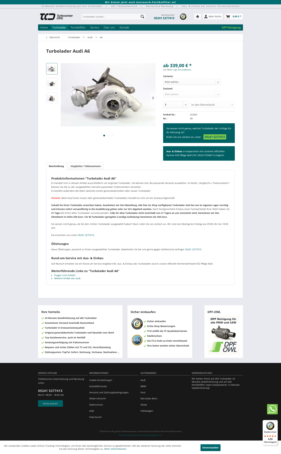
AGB (91, 410)
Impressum (95, 417)
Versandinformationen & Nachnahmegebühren (140, 435)
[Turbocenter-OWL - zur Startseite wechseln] (58, 17)
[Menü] (276, 422)
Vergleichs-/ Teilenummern (86, 166)
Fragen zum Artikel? (65, 275)
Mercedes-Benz (148, 398)
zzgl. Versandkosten (182, 69)
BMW (143, 386)
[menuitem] (113, 18)
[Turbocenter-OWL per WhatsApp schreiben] (272, 413)
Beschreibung (56, 166)
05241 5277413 (164, 18)
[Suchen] (142, 16)
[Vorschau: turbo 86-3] (52, 98)
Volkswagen (146, 410)
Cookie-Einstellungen (100, 380)
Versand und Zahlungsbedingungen (109, 392)
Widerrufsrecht (97, 398)
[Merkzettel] (197, 16)
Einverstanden (210, 447)
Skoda (143, 404)
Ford (142, 392)
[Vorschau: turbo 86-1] (52, 68)
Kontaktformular (98, 386)
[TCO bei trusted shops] (183, 16)
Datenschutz (96, 404)
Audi (143, 380)
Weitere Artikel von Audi (67, 278)
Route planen (50, 403)
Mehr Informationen (115, 448)
